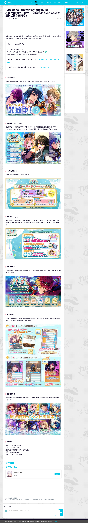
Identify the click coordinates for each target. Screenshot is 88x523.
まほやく (21, 499)
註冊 (77, 2)
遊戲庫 (60, 2)
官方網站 (10, 463)
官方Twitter (11, 467)
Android (9, 499)
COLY (13, 499)
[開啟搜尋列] (72, 2)
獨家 (48, 2)
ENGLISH (66, 2)
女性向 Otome (27, 499)
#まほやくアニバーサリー (47, 60)
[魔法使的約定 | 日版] (33, 474)
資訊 (42, 2)
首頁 (30, 2)
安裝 (57, 474)
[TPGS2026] (36, 2)
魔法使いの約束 (43, 499)
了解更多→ (56, 521)
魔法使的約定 (51, 499)
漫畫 (55, 2)
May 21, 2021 (46, 67)
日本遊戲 (15, 498)
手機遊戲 (9, 498)
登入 (83, 2)
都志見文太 (35, 499)
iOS (17, 499)
